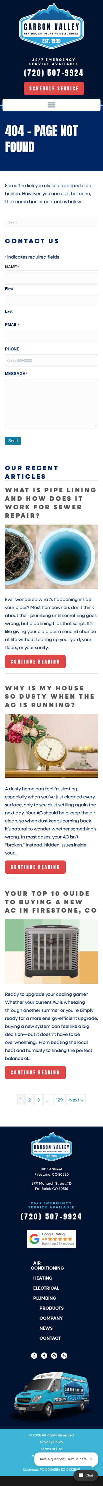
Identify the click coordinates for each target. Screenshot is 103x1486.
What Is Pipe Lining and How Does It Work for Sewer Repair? (51, 502)
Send (13, 441)
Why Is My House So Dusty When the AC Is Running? (50, 696)
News (46, 1328)
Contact (50, 1338)
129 (59, 1100)
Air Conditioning (47, 1265)
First (9, 289)
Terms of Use (51, 1448)
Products (52, 1308)
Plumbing (44, 1298)
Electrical (46, 1288)
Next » (76, 1100)
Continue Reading (35, 663)
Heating (42, 1278)
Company (51, 1318)
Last (8, 311)
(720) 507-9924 (51, 1216)
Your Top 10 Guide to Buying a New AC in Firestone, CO (51, 902)
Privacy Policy (51, 1441)
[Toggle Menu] (52, 105)
